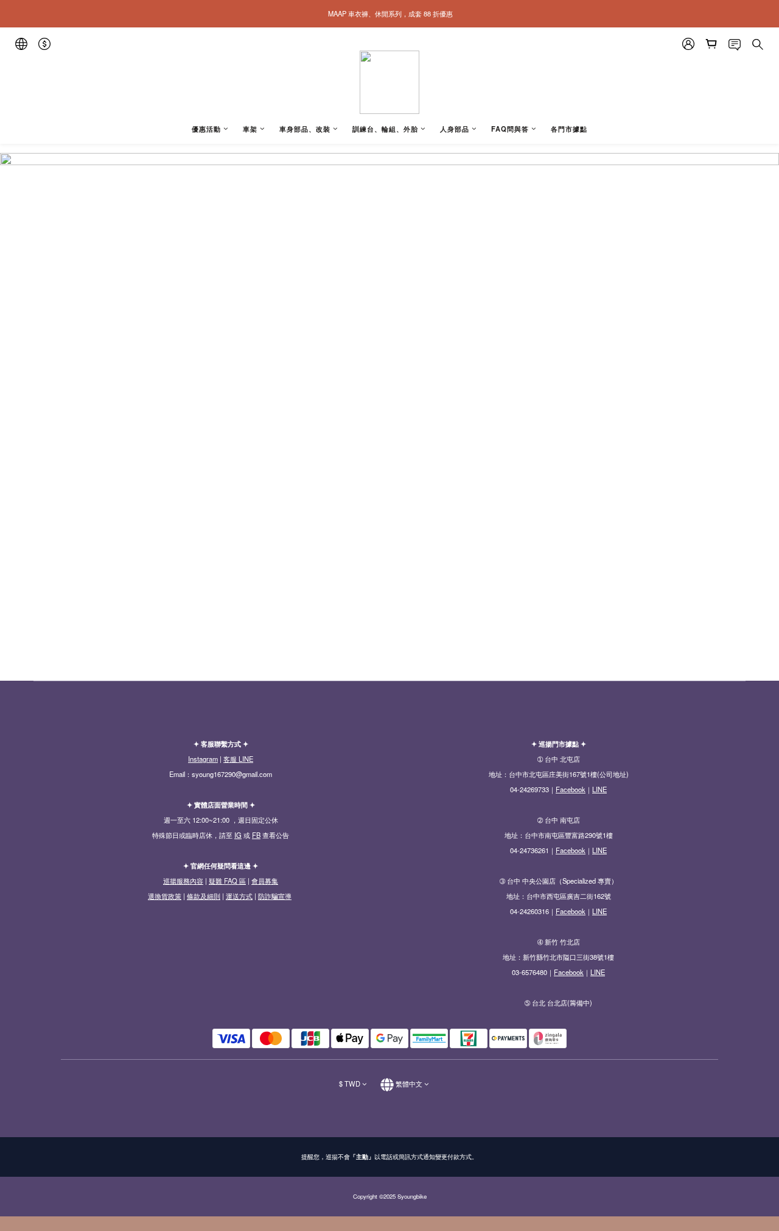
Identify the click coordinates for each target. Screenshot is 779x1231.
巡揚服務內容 (183, 880)
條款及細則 (203, 896)
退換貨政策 (164, 896)
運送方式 (239, 896)
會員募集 (264, 880)
